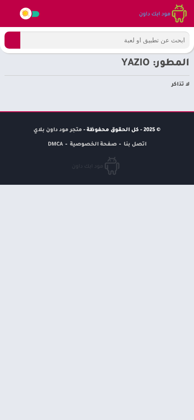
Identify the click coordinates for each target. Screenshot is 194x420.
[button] (12, 40)
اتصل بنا (135, 145)
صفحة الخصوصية (93, 145)
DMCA (55, 145)
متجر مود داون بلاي (57, 130)
